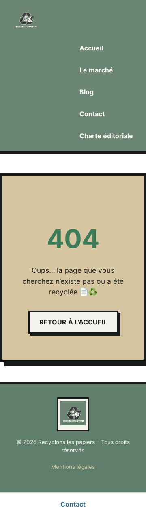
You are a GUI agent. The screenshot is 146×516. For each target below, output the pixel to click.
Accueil (91, 48)
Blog (86, 92)
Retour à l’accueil (73, 322)
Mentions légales (73, 467)
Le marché (96, 70)
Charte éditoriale (106, 136)
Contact (92, 114)
